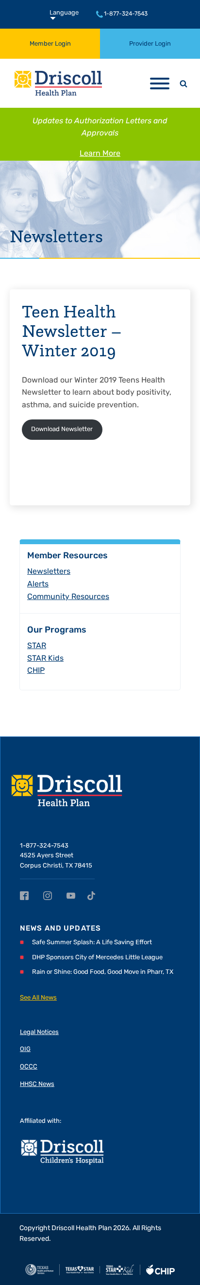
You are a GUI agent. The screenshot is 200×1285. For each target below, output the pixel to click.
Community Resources (68, 597)
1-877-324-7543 (126, 14)
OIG (25, 1049)
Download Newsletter (62, 429)
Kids (45, 659)
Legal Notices (39, 1032)
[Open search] (183, 83)
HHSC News (37, 1084)
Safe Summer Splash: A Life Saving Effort (92, 942)
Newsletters (56, 236)
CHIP (36, 671)
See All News (38, 998)
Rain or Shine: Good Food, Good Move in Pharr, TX (102, 972)
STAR (36, 646)
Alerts (38, 584)
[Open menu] (159, 83)
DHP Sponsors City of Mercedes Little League (97, 957)
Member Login (50, 44)
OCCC (28, 1067)
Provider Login (150, 44)
